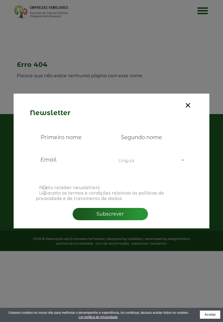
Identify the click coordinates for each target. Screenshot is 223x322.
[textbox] (150, 160)
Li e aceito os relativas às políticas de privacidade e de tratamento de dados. (100, 195)
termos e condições (89, 193)
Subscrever (110, 214)
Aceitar (210, 315)
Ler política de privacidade (98, 317)
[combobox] (150, 160)
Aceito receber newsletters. (70, 187)
